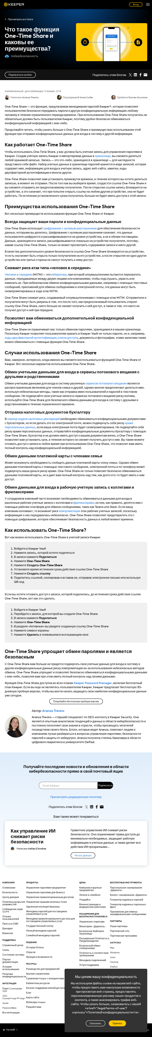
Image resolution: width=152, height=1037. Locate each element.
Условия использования (10, 968)
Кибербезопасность (24, 56)
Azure (5, 1003)
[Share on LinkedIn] (135, 75)
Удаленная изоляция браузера (43, 906)
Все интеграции (11, 1012)
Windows (115, 952)
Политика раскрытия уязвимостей (13, 903)
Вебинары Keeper (36, 1002)
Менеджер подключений (92, 960)
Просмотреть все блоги (20, 19)
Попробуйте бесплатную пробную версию (76, 701)
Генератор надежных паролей (126, 899)
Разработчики (33, 1006)
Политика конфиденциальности (14, 975)
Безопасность (10, 892)
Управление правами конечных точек (46, 901)
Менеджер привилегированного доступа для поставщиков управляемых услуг (50, 920)
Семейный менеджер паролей (43, 935)
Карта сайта (32, 997)
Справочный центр (12, 945)
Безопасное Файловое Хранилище (91, 932)
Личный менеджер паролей (41, 930)
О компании (8, 887)
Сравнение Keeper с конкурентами (45, 978)
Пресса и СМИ (10, 923)
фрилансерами (83, 502)
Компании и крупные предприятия (90, 889)
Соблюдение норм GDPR (12, 910)
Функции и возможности (39, 956)
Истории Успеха (35, 947)
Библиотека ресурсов (38, 983)
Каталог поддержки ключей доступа (45, 987)
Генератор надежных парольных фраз (128, 905)
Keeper (14, 4)
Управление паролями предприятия (46, 887)
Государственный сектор (39, 925)
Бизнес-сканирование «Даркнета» (128, 894)
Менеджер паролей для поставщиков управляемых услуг (46, 912)
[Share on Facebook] (140, 75)
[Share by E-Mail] (145, 75)
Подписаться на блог (20, 74)
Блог (28, 992)
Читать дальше (83, 855)
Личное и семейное (89, 894)
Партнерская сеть (119, 930)
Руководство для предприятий (43, 968)
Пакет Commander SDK (12, 989)
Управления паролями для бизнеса (45, 892)
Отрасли (30, 952)
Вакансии (7, 933)
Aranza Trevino (53, 711)
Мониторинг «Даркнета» (92, 926)
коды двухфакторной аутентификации (31, 337)
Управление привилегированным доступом (50, 897)
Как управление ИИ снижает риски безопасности (33, 836)
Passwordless (9, 1007)
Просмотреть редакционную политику (76, 797)
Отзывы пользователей (10, 917)
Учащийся (84, 899)
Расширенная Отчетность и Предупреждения (94, 939)
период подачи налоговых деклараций (33, 419)
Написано (31, 848)
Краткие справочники (37, 973)
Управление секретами (91, 921)
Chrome (114, 961)
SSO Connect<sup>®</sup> (14, 997)
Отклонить (95, 1023)
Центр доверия (10, 897)
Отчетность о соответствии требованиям (94, 954)
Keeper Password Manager (93, 683)
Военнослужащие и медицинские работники (92, 905)
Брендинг (7, 928)
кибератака (59, 274)
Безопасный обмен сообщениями (89, 947)
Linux (112, 957)
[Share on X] (130, 75)
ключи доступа (68, 337)
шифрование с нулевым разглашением (70, 228)
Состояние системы (13, 954)
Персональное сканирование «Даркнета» (126, 889)
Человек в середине (18, 274)
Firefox (114, 966)
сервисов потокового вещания (106, 383)
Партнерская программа (123, 935)
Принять (117, 1023)
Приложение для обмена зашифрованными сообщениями (128, 913)
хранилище (102, 156)
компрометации (69, 511)
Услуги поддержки (89, 964)
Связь (5, 949)
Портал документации (10, 960)
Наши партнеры (119, 926)
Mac (112, 947)
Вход (136, 4)
